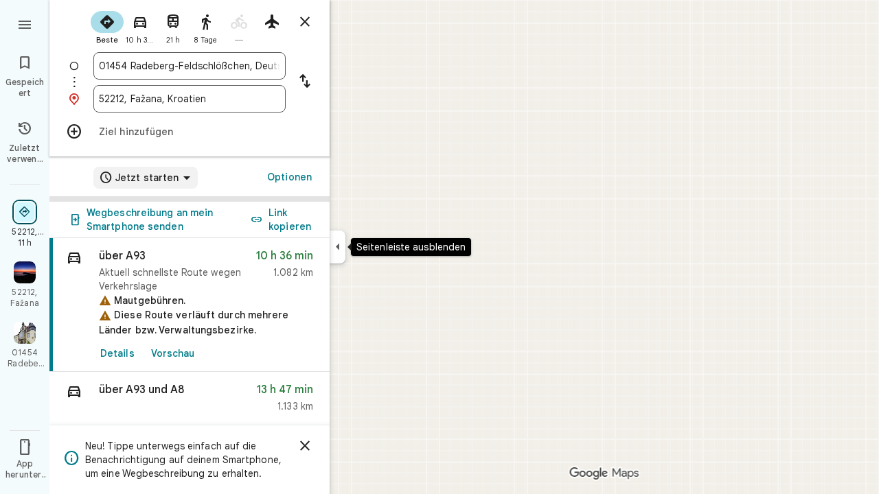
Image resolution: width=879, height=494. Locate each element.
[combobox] (189, 66)
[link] (189, 305)
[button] (189, 401)
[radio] (107, 26)
